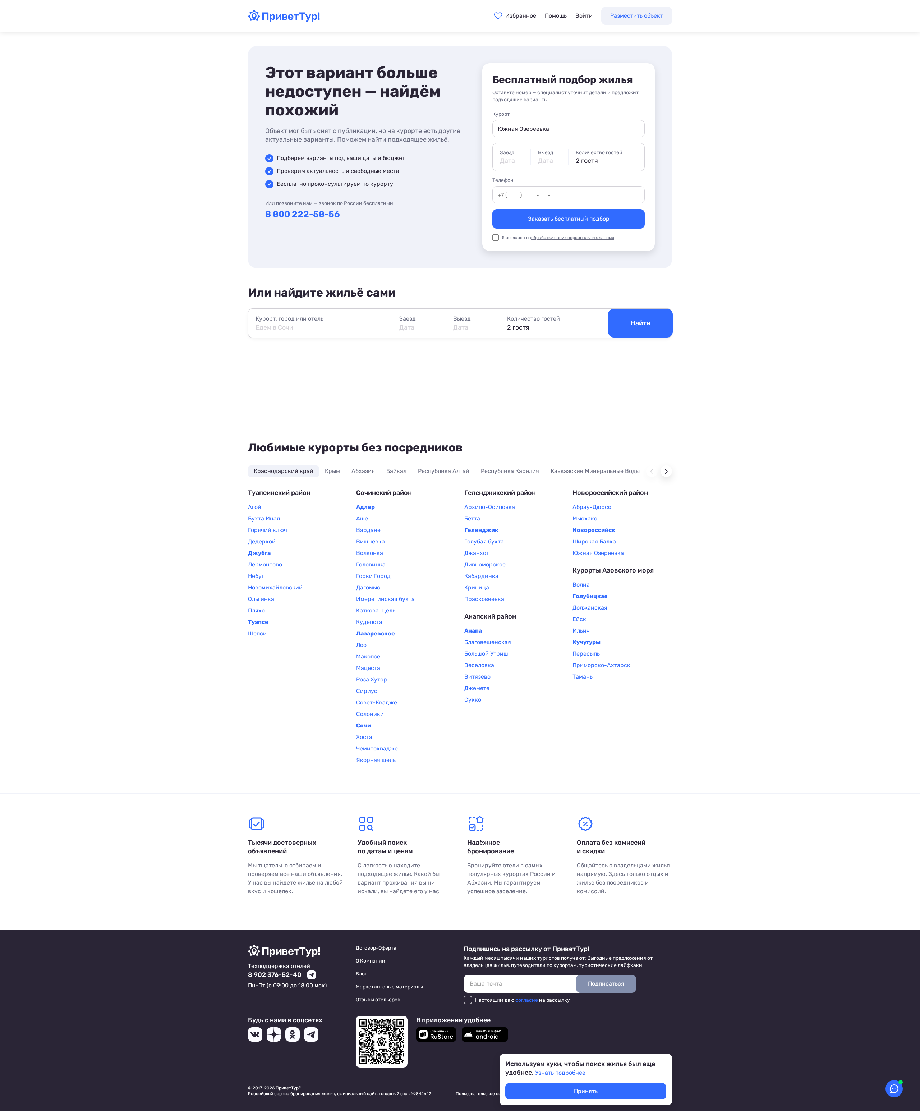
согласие (526, 1000)
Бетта (472, 518)
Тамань (582, 676)
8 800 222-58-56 (302, 214)
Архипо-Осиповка (489, 507)
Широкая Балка (594, 541)
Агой (254, 507)
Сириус (366, 691)
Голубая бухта (484, 541)
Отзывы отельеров (378, 1000)
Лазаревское (375, 633)
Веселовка (479, 665)
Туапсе (258, 622)
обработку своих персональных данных (572, 237)
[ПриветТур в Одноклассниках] (292, 1034)
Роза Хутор (371, 679)
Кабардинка (481, 576)
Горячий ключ (267, 530)
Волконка (369, 553)
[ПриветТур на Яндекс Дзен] (274, 1034)
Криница (476, 587)
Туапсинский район (279, 493)
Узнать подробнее (560, 1072)
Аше (362, 518)
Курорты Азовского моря (613, 570)
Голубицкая (590, 596)
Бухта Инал (264, 518)
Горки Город (373, 576)
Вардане (368, 530)
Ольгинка (261, 599)
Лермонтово (265, 564)
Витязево (477, 676)
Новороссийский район (610, 493)
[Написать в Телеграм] (311, 974)
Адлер (365, 507)
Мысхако (584, 518)
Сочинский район (384, 493)
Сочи (363, 725)
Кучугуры (586, 642)
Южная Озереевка (598, 553)
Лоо (361, 645)
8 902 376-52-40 (275, 975)
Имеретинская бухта (385, 599)
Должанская (589, 607)
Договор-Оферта (376, 948)
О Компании (370, 961)
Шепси (257, 633)
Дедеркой (262, 541)
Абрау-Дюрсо (591, 507)
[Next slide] (666, 471)
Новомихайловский (275, 587)
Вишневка (370, 541)
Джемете (476, 688)
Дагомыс (368, 587)
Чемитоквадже (377, 748)
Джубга (259, 553)
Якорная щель (376, 760)
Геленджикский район (500, 493)
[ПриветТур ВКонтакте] (255, 1034)
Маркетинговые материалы (389, 987)
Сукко (472, 699)
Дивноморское (485, 564)
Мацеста (368, 668)
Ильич (581, 630)
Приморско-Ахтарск (601, 665)
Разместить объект (636, 15)
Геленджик (481, 530)
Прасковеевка (484, 599)
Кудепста (369, 622)
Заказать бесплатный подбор (569, 218)
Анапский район (490, 616)
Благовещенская (487, 642)
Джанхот (476, 553)
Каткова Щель (375, 610)
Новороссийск (593, 530)
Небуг (256, 576)
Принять (586, 1091)
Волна (581, 584)
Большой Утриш (486, 653)
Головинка (371, 564)
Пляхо (256, 610)
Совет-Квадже (376, 702)
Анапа (473, 630)
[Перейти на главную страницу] (284, 20)
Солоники (370, 714)
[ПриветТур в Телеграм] (311, 1034)
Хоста (364, 737)
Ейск (579, 619)
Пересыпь (586, 653)
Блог (361, 974)
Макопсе (368, 656)
